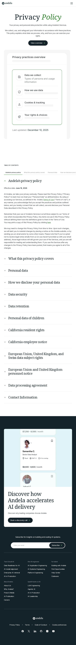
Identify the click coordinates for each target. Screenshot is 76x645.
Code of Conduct (41, 625)
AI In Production (34, 593)
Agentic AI (31, 589)
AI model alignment (11, 569)
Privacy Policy (15, 625)
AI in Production (10, 576)
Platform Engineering (35, 573)
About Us (7, 586)
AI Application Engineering (37, 565)
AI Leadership (33, 596)
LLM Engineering (34, 586)
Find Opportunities (58, 569)
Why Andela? (9, 589)
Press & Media (9, 593)
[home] (7, 3)
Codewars (55, 576)
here (49, 222)
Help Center (55, 573)
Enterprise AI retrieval (12, 573)
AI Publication (9, 596)
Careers (7, 600)
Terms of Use (48, 200)
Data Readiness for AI (12, 565)
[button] (71, 3)
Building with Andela (58, 565)
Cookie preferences (59, 625)
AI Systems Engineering (36, 569)
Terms (27, 625)
